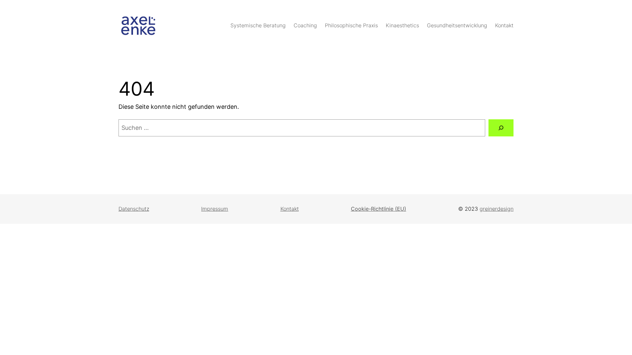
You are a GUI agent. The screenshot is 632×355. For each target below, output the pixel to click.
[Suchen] (501, 127)
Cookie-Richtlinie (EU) (378, 208)
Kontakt (289, 208)
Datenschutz (133, 208)
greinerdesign (497, 208)
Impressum (214, 208)
